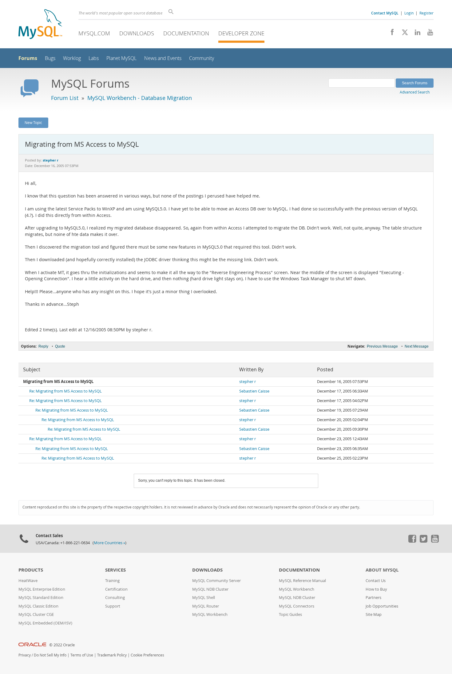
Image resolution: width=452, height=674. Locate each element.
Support (112, 606)
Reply (43, 346)
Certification (116, 589)
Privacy (24, 655)
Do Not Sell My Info (50, 655)
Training (112, 580)
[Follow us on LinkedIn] (415, 33)
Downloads (136, 33)
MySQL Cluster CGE (36, 614)
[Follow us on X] (402, 33)
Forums (27, 58)
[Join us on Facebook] (390, 33)
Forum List (64, 98)
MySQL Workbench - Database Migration (139, 98)
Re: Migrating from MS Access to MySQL (65, 391)
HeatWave (28, 580)
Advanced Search (415, 92)
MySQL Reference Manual (302, 580)
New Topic (33, 122)
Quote (60, 346)
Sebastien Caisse (254, 391)
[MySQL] (40, 25)
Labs (94, 58)
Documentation (186, 33)
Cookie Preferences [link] (147, 655)
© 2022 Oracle (62, 645)
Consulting (115, 597)
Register (426, 12)
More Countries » (109, 542)
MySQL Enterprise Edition (41, 589)
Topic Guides (290, 614)
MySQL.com (94, 33)
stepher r (247, 381)
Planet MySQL (121, 58)
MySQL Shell (203, 597)
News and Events (162, 58)
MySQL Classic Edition (38, 606)
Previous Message (382, 346)
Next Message (417, 346)
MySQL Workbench (210, 614)
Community (201, 58)
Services (115, 570)
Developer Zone (241, 33)
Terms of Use (81, 655)
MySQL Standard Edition (40, 597)
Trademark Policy (112, 655)
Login (409, 12)
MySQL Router (205, 606)
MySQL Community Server (216, 580)
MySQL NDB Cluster (210, 589)
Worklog (72, 58)
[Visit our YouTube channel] (428, 33)
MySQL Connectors (296, 606)
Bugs (50, 58)
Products (30, 570)
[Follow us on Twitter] (423, 541)
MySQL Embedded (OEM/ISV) (45, 623)
